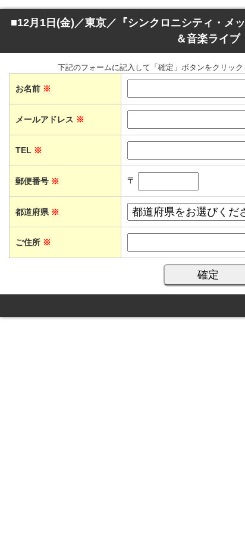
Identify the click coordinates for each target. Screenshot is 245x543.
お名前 (33, 88)
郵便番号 (37, 181)
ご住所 (33, 242)
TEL (28, 150)
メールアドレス (49, 119)
